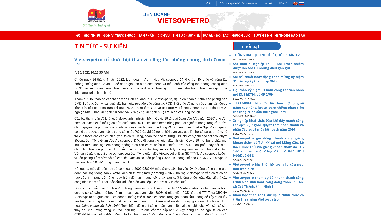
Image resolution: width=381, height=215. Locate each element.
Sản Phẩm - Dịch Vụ (154, 35)
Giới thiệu (92, 35)
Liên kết (267, 3)
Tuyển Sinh (263, 35)
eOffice (209, 3)
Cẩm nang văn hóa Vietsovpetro (238, 3)
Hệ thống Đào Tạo (290, 35)
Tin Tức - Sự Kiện (186, 35)
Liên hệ (283, 3)
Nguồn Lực (240, 35)
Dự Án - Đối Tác (216, 35)
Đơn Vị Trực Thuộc (119, 35)
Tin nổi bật (248, 46)
